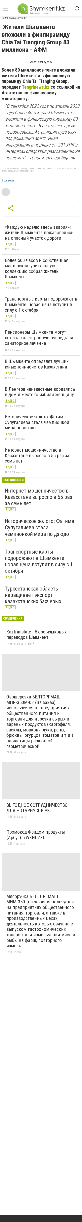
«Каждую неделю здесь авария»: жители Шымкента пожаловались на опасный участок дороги (39, 232)
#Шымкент (9, 180)
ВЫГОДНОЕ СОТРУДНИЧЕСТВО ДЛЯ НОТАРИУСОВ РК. (37, 808)
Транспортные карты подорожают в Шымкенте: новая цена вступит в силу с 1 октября (41, 304)
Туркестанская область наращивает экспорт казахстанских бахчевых (33, 595)
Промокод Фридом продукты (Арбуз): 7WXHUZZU (35, 834)
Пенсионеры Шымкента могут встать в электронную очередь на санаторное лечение (39, 337)
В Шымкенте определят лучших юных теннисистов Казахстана (37, 364)
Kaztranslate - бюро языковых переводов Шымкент (36, 634)
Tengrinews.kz (35, 87)
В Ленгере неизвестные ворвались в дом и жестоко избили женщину (40, 392)
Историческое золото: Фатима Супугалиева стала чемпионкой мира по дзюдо (37, 422)
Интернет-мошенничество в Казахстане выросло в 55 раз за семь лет (37, 455)
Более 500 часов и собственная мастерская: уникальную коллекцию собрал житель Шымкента (36, 269)
